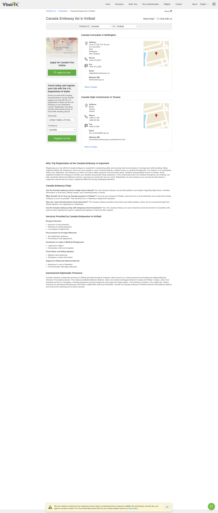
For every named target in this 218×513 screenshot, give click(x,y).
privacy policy (132, 508)
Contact (178, 4)
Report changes (91, 87)
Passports (119, 4)
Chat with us (166, 19)
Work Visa (133, 4)
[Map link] (156, 53)
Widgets (167, 4)
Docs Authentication (150, 4)
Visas (107, 4)
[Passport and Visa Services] (11, 4)
